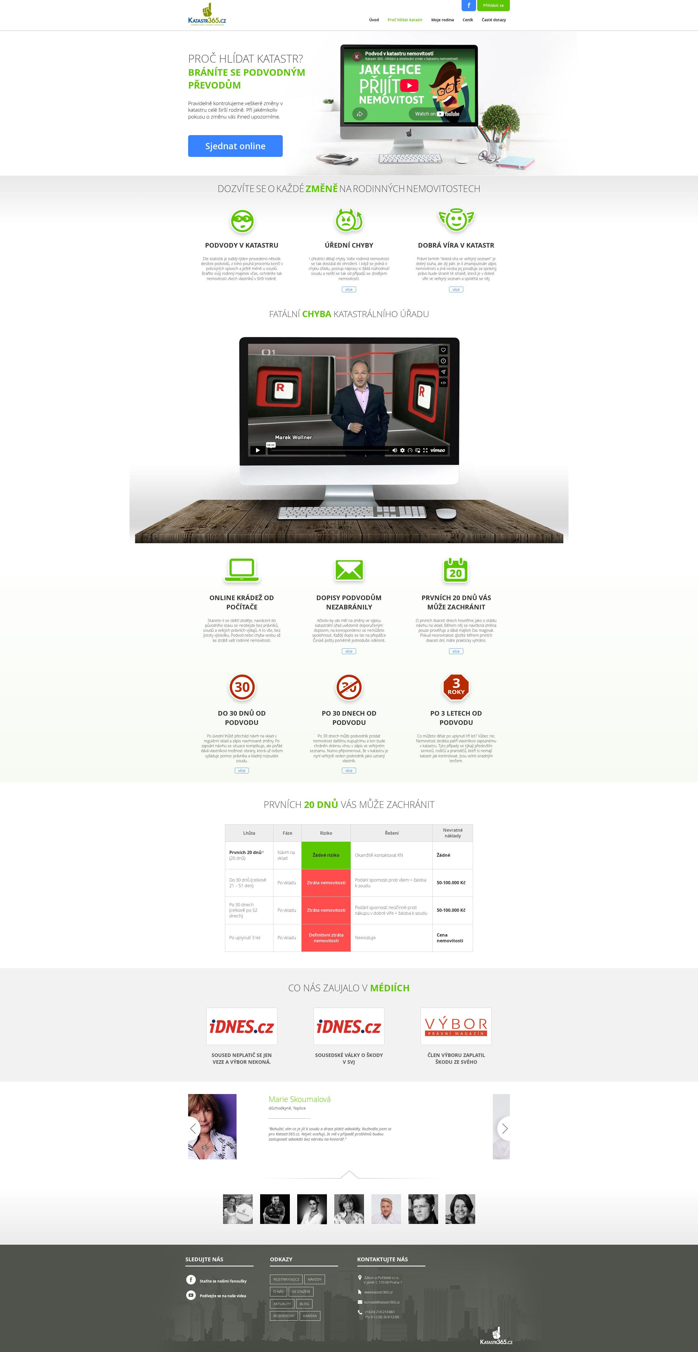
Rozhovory (283, 1315)
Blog (304, 1303)
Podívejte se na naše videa (223, 1295)
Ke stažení (301, 1291)
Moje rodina (442, 19)
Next (499, 1128)
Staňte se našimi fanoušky (223, 1281)
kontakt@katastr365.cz (382, 1302)
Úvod (374, 19)
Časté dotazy (494, 19)
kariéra (310, 1315)
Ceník (468, 19)
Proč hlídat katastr (405, 19)
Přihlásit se (493, 5)
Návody (314, 1279)
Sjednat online (235, 146)
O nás (278, 1291)
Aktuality (282, 1303)
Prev (198, 1128)
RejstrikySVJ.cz (286, 1279)
